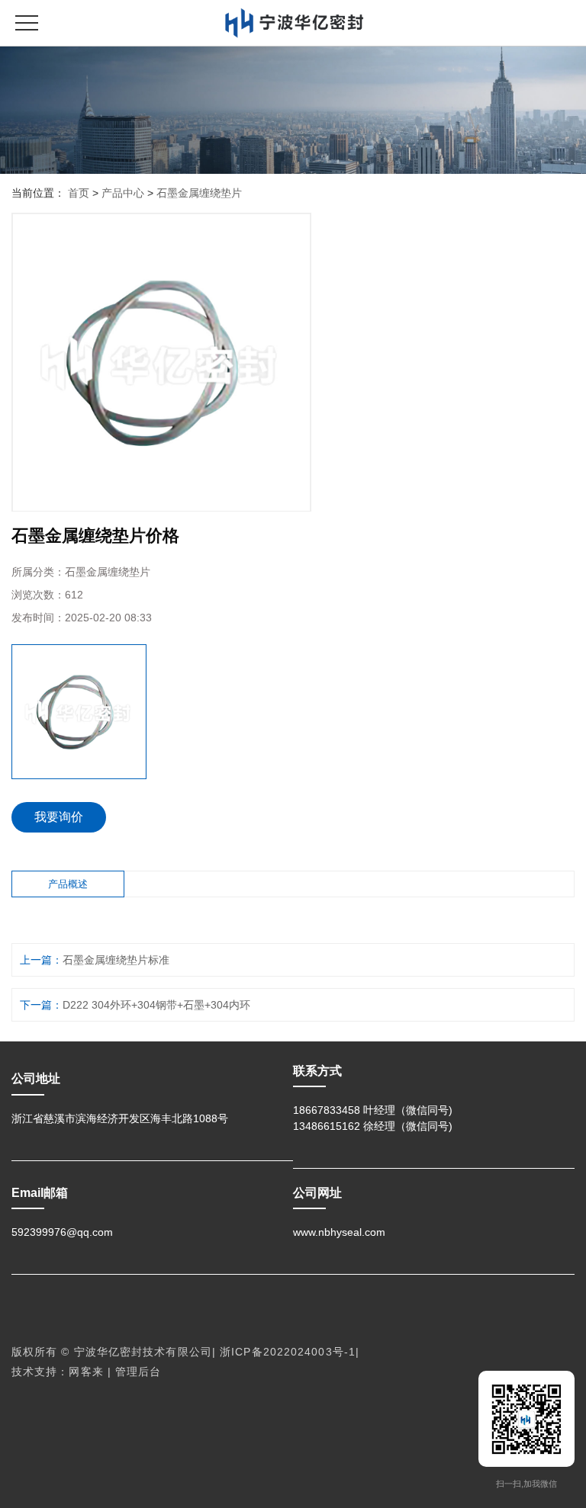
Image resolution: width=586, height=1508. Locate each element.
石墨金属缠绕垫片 (199, 193)
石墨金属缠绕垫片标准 (116, 960)
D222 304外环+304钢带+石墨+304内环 (156, 1005)
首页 (78, 193)
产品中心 (122, 193)
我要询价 (58, 816)
